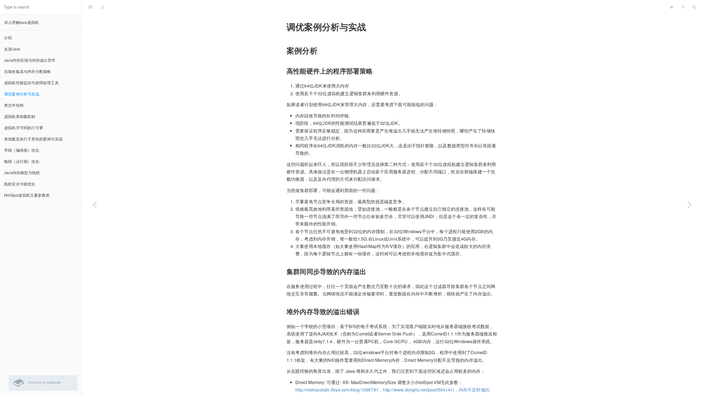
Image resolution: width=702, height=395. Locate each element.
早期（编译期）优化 (21, 150)
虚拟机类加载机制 (19, 116)
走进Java (12, 49)
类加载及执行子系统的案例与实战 (33, 139)
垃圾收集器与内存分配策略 (27, 71)
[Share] (694, 7)
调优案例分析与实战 (21, 94)
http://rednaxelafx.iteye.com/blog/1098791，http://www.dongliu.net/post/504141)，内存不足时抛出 (392, 389)
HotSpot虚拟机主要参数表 (27, 195)
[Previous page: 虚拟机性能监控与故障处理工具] (94, 204)
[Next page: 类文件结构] (689, 204)
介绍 (8, 37)
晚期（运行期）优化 (21, 161)
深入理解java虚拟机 (21, 22)
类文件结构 (14, 105)
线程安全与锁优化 (19, 184)
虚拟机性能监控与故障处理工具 (31, 82)
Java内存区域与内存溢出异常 (29, 60)
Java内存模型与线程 (22, 172)
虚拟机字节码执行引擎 (23, 127)
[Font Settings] (102, 7)
